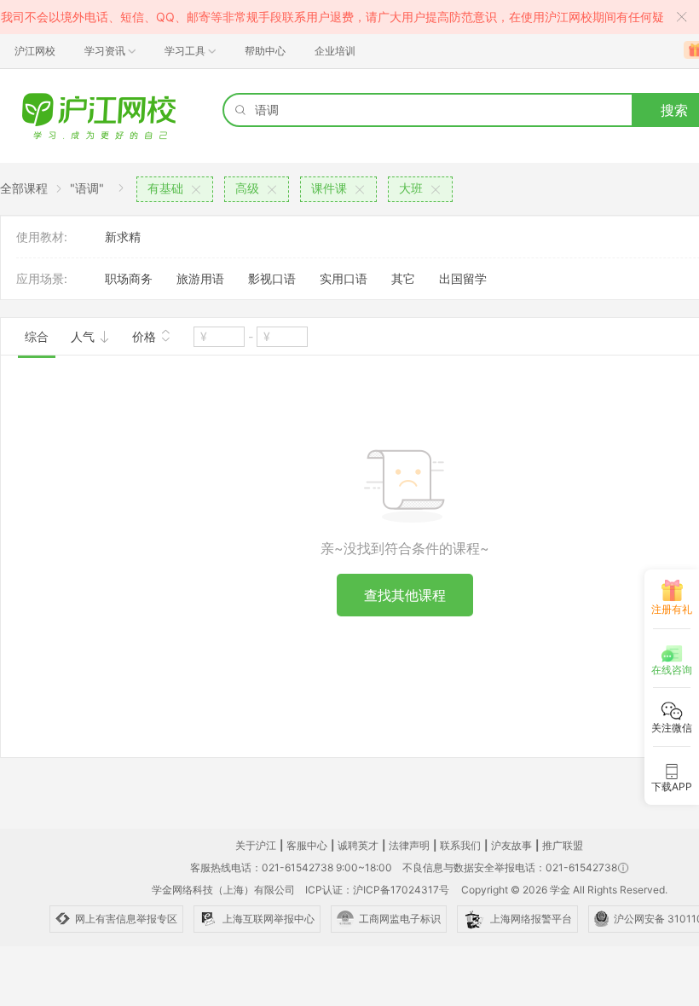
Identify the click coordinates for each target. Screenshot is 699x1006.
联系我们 (460, 845)
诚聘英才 (358, 845)
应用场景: (41, 278)
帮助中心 (265, 50)
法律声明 (409, 845)
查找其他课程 (405, 595)
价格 (145, 336)
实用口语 (343, 278)
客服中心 (306, 845)
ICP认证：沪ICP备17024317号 (377, 889)
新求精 (123, 236)
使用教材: (41, 236)
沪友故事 (511, 845)
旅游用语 (200, 278)
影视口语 (272, 278)
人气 (84, 336)
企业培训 (335, 50)
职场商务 (129, 278)
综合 (37, 336)
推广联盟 (562, 845)
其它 (403, 278)
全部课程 (24, 188)
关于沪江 (255, 845)
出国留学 (463, 278)
